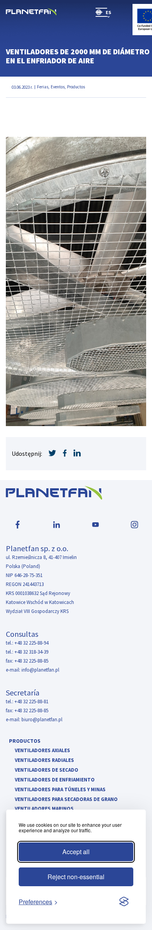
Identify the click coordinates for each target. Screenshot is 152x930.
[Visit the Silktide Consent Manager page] (124, 901)
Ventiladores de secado (46, 770)
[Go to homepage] (31, 12)
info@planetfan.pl (40, 670)
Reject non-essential (76, 876)
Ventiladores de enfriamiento (55, 780)
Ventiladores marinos (44, 809)
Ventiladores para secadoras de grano (66, 800)
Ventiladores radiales (44, 760)
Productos (25, 741)
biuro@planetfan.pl (41, 719)
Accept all (76, 851)
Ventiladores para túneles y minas (60, 790)
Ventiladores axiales (42, 751)
